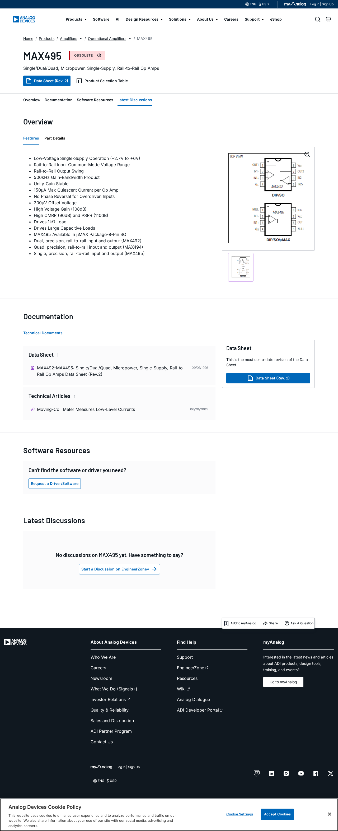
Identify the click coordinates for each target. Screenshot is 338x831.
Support (185, 657)
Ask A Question (301, 623)
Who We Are (103, 657)
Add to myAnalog (243, 623)
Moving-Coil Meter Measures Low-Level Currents (86, 409)
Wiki (181, 688)
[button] (80, 38)
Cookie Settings (239, 814)
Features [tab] (31, 138)
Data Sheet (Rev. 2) (51, 80)
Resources (187, 678)
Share (273, 623)
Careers (98, 667)
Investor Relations (108, 699)
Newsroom (101, 678)
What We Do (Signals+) (114, 688)
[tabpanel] (119, 206)
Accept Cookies (277, 814)
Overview (31, 100)
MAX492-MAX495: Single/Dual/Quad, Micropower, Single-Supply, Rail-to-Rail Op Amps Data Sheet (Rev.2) (111, 371)
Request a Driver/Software (54, 483)
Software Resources (95, 100)
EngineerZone (190, 667)
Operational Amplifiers (107, 38)
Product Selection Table (106, 80)
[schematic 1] (240, 267)
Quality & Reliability (110, 710)
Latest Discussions (135, 100)
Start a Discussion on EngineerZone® (115, 569)
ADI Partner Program (111, 731)
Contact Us (102, 741)
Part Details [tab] (54, 138)
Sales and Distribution (112, 720)
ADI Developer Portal (198, 710)
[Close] (329, 814)
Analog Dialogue (193, 699)
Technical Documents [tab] (43, 333)
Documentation (59, 100)
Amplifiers (68, 38)
